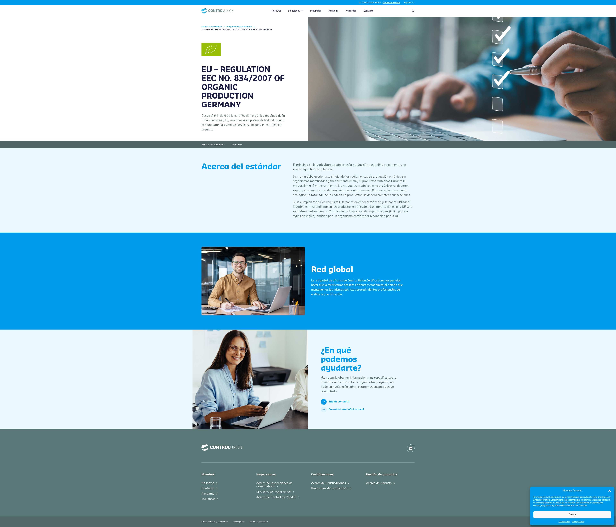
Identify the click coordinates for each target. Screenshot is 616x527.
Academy (334, 11)
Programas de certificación (239, 27)
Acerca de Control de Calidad (276, 497)
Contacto (368, 11)
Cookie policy (238, 522)
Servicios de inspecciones (273, 491)
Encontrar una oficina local (346, 409)
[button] (609, 490)
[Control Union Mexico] (217, 10)
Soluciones (294, 11)
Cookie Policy (564, 522)
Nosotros (276, 11)
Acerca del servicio (379, 483)
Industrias (315, 11)
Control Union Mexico (371, 3)
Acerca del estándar (212, 145)
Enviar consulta (339, 401)
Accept (572, 514)
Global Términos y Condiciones (214, 522)
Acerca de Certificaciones (328, 483)
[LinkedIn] (411, 448)
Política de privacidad (258, 522)
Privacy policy (578, 522)
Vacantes (351, 11)
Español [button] (407, 3)
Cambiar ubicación (391, 3)
